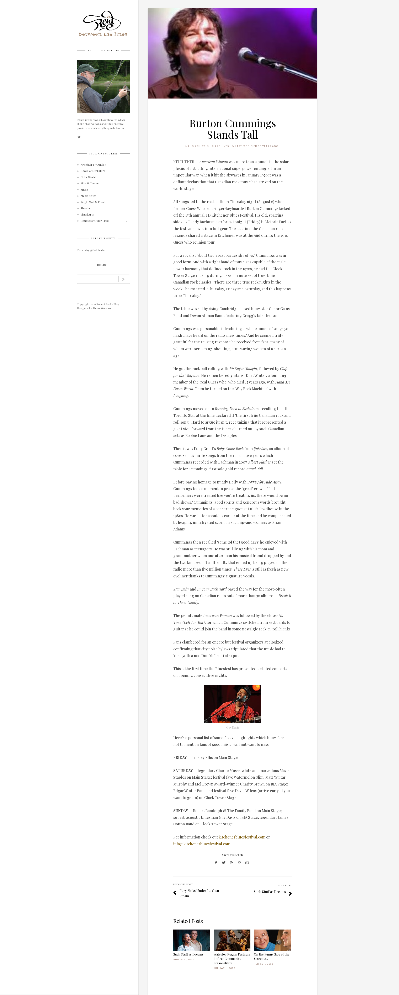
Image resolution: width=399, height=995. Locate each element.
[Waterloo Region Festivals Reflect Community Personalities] (232, 940)
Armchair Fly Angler (93, 164)
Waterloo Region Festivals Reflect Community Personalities (232, 958)
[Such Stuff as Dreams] (191, 940)
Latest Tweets (103, 238)
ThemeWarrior (102, 308)
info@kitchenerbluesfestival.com (201, 843)
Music (84, 189)
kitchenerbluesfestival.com (242, 837)
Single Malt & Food (93, 202)
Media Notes (88, 195)
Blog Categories (103, 153)
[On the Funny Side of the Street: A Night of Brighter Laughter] (272, 940)
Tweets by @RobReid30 (91, 250)
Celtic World (88, 177)
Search (103, 264)
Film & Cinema (90, 183)
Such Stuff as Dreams (270, 891)
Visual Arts (87, 214)
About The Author (103, 50)
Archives (222, 146)
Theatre (86, 208)
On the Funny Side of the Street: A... (271, 956)
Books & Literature (93, 171)
